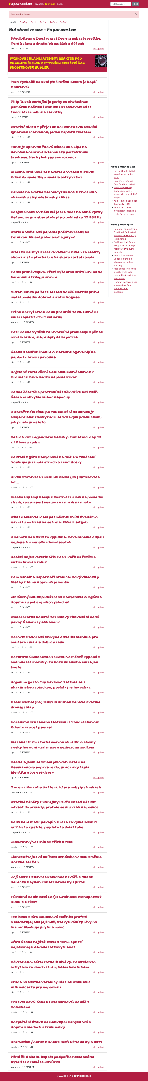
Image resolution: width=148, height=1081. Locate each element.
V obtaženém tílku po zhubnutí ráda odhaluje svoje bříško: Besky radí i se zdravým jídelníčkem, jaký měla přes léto (56, 417)
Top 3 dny (53, 22)
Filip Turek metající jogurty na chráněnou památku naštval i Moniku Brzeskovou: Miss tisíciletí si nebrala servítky (51, 107)
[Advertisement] (123, 91)
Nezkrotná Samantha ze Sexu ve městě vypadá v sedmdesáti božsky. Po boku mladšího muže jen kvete (55, 662)
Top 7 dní (63, 22)
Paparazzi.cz (20, 4)
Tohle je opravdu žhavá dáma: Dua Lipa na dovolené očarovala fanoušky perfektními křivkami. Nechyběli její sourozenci (49, 152)
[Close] (136, 14)
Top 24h (33, 22)
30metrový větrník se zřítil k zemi (42, 842)
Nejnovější (12, 22)
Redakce (60, 3)
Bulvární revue (50, 3)
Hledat (136, 4)
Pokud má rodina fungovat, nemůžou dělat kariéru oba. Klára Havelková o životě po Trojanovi (125, 210)
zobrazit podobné (98, 48)
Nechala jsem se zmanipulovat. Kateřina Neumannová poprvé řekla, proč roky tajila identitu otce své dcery (50, 767)
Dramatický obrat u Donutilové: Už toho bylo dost (56, 1042)
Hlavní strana (39, 3)
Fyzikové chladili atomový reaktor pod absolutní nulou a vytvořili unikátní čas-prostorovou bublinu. (48, 63)
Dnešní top (23, 22)
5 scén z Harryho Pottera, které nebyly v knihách (56, 787)
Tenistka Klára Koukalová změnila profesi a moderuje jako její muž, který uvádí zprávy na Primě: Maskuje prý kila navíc (54, 922)
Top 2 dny (43, 22)
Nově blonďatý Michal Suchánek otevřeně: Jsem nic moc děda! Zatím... (124, 174)
